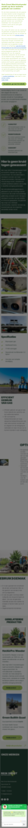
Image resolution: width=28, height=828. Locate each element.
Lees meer (5, 80)
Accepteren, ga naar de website (14, 84)
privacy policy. (19, 35)
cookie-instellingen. (8, 76)
